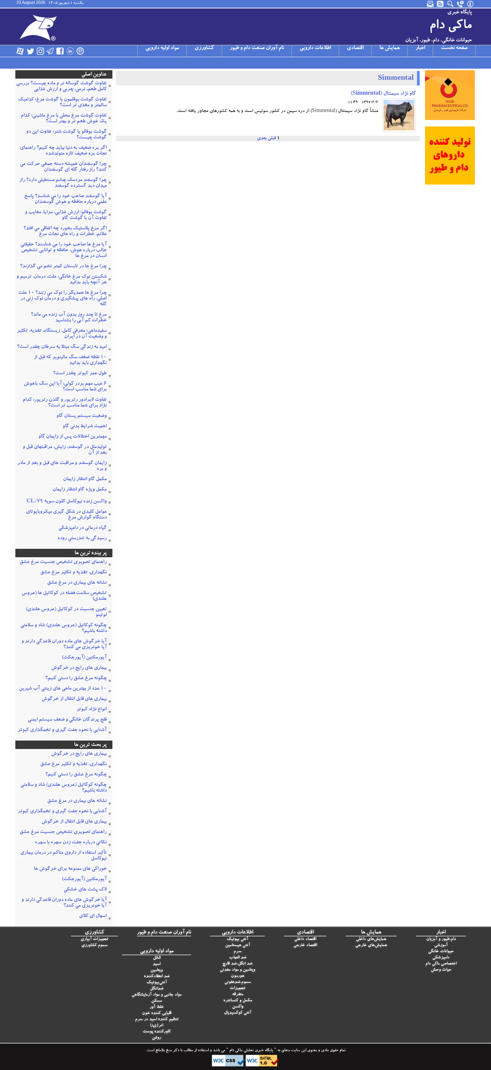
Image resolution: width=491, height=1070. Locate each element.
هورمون (237, 976)
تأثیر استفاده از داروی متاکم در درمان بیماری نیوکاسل (63, 856)
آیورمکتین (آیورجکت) (84, 658)
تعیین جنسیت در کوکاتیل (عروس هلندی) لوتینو (66, 612)
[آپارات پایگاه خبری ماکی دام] (20, 51)
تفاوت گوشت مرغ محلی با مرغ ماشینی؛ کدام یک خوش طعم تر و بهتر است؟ (64, 119)
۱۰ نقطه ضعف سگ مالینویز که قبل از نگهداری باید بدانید (70, 360)
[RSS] (441, 4)
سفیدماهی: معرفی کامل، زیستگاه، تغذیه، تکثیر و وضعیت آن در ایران (62, 334)
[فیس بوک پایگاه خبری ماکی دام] (60, 51)
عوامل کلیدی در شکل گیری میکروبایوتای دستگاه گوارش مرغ (66, 515)
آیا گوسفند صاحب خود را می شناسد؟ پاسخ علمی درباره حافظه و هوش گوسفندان (65, 199)
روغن (156, 1037)
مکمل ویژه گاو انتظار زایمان (80, 490)
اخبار (420, 48)
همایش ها (389, 48)
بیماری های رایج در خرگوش (79, 668)
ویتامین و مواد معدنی (237, 970)
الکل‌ (156, 958)
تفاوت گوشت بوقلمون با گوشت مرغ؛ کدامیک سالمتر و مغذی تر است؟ (62, 103)
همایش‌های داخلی (371, 939)
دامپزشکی (441, 957)
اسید (156, 964)
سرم (237, 951)
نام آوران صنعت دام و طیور (257, 48)
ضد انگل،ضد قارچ (237, 963)
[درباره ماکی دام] (471, 4)
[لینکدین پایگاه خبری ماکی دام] (70, 51)
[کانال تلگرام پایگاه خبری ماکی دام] (50, 51)
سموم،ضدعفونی (237, 982)
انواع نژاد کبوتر (91, 710)
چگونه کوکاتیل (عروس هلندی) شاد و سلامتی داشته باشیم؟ (63, 628)
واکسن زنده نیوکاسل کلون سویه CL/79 (66, 502)
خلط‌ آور (157, 1007)
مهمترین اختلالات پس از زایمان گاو (72, 437)
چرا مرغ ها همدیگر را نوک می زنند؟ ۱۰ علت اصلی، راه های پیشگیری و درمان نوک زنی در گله (62, 299)
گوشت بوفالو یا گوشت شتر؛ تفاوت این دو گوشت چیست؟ (66, 135)
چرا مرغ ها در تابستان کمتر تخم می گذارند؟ (63, 267)
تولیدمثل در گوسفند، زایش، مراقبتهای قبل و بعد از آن (65, 450)
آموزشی (441, 945)
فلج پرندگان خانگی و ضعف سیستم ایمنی (67, 720)
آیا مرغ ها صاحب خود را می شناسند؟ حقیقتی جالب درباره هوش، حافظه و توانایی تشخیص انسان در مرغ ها (63, 250)
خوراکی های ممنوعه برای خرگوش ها (70, 869)
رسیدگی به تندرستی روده (82, 539)
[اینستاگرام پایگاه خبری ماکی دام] (40, 51)
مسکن (156, 1001)
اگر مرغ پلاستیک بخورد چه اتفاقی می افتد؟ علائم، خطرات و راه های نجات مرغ (65, 231)
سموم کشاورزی (94, 945)
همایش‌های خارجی (371, 945)
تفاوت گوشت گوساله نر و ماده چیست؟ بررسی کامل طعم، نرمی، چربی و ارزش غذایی (61, 86)
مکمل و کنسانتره (237, 1000)
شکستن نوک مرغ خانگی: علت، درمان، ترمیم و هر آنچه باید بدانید (61, 280)
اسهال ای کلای (93, 916)
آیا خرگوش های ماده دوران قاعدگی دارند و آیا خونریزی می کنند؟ (64, 644)
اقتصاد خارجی (305, 945)
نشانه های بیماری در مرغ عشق (77, 583)
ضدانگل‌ (156, 988)
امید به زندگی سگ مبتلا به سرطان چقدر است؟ (62, 347)
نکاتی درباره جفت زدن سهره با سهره (71, 843)
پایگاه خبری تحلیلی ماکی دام (250, 1051)
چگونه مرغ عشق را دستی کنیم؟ (76, 679)
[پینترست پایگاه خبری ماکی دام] (80, 51)
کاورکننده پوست (157, 1031)
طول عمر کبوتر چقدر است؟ (80, 374)
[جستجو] (451, 4)
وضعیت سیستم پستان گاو (81, 416)
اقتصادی (355, 48)
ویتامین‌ (156, 970)
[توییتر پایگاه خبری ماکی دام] (30, 51)
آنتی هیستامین (237, 945)
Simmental (396, 79)
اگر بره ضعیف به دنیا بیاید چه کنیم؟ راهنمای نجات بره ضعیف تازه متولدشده (63, 151)
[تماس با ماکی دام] (461, 4)
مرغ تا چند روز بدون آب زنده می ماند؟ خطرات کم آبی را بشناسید (69, 318)
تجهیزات (237, 988)
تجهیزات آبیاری (94, 939)
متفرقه (237, 994)
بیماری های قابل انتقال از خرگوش (74, 699)
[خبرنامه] (431, 4)
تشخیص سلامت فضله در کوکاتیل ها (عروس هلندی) (64, 596)
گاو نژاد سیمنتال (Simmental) (383, 94)
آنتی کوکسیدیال (237, 1013)
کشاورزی (204, 48)
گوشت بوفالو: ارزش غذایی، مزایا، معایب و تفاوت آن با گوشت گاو (66, 215)
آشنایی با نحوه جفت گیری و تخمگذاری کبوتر (62, 730)
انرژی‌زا (156, 1025)
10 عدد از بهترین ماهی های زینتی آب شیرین (63, 689)
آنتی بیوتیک (237, 939)
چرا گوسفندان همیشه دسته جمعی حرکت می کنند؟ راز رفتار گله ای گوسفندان (63, 167)
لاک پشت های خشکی (85, 890)
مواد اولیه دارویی (162, 48)
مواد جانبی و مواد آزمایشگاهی (156, 995)
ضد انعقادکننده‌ (157, 976)
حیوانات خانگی (441, 951)
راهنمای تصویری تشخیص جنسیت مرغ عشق (63, 562)
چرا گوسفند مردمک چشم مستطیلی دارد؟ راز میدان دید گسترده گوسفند (63, 183)
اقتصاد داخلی (305, 939)
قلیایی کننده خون (156, 1013)
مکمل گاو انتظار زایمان (85, 479)
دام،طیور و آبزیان (441, 939)
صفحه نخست (454, 48)
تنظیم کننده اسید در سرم (156, 1019)
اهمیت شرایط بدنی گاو (85, 427)
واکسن (237, 1006)
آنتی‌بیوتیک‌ (157, 982)
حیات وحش (441, 970)
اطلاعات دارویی (315, 48)
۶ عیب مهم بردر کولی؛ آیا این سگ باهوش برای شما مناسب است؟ (65, 387)
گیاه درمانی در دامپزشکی (82, 528)
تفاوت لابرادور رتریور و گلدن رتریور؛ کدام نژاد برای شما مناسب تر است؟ (65, 403)
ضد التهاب (237, 957)
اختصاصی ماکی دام (440, 963)
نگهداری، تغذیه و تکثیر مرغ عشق (73, 573)
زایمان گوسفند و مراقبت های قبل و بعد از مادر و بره (62, 466)
